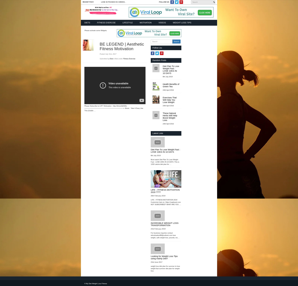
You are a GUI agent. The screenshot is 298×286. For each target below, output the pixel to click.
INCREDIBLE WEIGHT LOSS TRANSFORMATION (164, 224)
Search (213, 2)
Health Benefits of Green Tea (171, 85)
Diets (87, 23)
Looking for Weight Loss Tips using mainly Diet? (164, 257)
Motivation (146, 23)
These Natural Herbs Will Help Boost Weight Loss (170, 116)
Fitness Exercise (106, 23)
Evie (111, 59)
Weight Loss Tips (182, 23)
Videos (162, 23)
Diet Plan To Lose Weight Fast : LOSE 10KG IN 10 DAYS (171, 69)
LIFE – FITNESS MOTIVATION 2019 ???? (165, 191)
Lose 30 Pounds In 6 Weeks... (113, 2)
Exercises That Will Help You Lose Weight (170, 99)
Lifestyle (128, 23)
